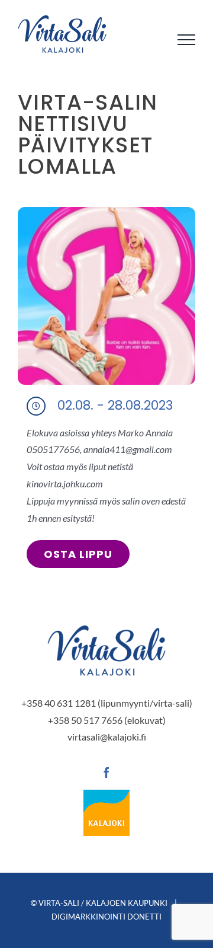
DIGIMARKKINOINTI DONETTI (106, 916)
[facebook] (106, 772)
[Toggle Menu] (186, 39)
